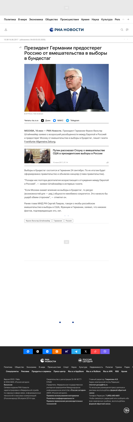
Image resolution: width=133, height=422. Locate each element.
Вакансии (8, 385)
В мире (42, 367)
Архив (124, 371)
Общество (19, 367)
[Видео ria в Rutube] (66, 351)
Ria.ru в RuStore (93, 371)
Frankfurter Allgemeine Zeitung (39, 141)
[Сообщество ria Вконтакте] (47, 351)
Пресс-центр (59, 371)
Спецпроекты (12, 371)
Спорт (66, 367)
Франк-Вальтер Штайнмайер (38, 221)
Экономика (31, 367)
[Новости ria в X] (85, 351)
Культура (83, 367)
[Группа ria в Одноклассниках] (57, 351)
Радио (127, 367)
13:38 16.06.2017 (11, 40)
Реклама (25, 371)
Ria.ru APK (108, 371)
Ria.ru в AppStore (76, 371)
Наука (74, 367)
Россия (69, 221)
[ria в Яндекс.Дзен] (37, 351)
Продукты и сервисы (41, 371)
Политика (8, 367)
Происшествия (54, 367)
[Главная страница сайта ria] (67, 29)
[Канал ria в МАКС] (28, 351)
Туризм (118, 367)
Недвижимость (96, 367)
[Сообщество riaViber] (105, 351)
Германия (58, 221)
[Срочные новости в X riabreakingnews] (95, 351)
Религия (109, 367)
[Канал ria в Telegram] (76, 351)
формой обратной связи (99, 404)
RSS (117, 371)
